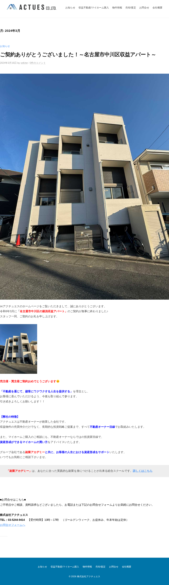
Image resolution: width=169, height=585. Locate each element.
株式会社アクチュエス (88, 576)
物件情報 (117, 7)
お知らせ (70, 7)
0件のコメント (38, 62)
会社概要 (157, 7)
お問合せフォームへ (12, 525)
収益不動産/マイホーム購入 (94, 7)
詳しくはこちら (142, 470)
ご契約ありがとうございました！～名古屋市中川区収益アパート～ (78, 54)
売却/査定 (130, 7)
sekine (24, 62)
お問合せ (144, 7)
